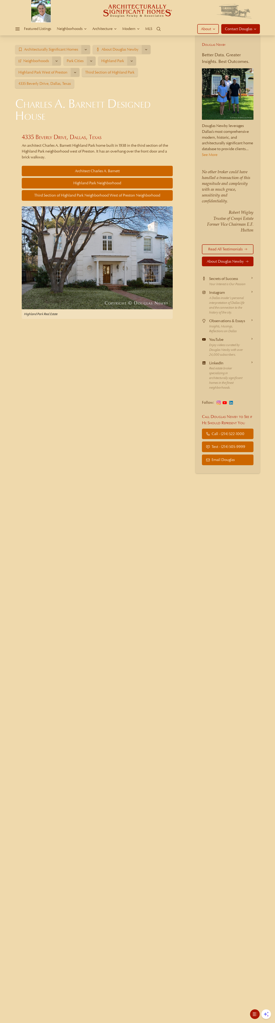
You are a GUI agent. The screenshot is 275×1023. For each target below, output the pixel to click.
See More (209, 154)
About (206, 29)
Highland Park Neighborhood (97, 183)
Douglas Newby (214, 44)
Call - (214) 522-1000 (228, 433)
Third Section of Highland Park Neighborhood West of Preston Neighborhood (97, 195)
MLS (148, 28)
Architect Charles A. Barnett (97, 171)
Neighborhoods (70, 28)
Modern (128, 28)
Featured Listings (37, 28)
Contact (238, 29)
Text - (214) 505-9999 (228, 446)
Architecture (102, 28)
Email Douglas (223, 459)
